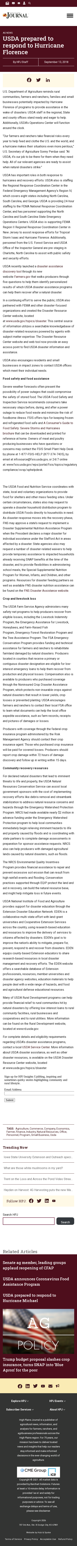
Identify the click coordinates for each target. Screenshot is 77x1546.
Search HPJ (10, 1214)
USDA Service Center (36, 1047)
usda (53, 1134)
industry (31, 1131)
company (49, 1128)
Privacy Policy (31, 1539)
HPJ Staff (22, 62)
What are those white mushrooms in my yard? (33, 1168)
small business (40, 1134)
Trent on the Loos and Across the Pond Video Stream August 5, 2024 (38, 1179)
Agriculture (22, 1128)
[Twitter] (38, 80)
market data (49, 1479)
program (25, 1134)
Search (65, 1222)
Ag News (8, 33)
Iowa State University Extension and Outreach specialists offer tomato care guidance (38, 1157)
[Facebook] (29, 80)
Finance (20, 1131)
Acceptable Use (48, 1539)
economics (62, 1128)
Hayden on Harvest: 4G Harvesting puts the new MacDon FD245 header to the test (38, 1190)
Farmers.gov (22, 276)
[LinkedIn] (48, 80)
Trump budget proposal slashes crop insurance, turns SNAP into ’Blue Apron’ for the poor (36, 1364)
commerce (36, 1128)
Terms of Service (13, 1539)
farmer (11, 1131)
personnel (13, 1134)
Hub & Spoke (44, 1532)
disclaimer (44, 1510)
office (63, 1131)
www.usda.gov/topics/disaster (26, 321)
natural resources (47, 1131)
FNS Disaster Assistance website (46, 590)
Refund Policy (65, 1539)
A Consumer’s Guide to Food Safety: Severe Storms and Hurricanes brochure (38, 428)
